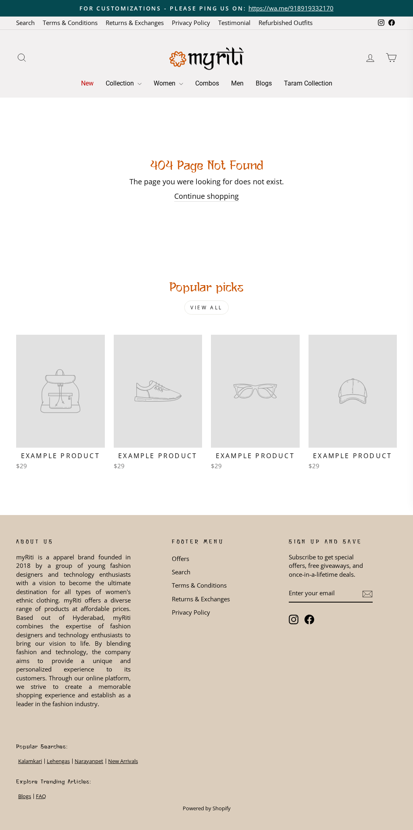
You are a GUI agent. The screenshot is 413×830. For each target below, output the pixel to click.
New (87, 83)
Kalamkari (30, 761)
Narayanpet (89, 761)
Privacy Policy (191, 23)
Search (25, 23)
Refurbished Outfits (286, 23)
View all (206, 307)
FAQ (41, 796)
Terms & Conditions (70, 23)
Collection (121, 83)
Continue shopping (206, 196)
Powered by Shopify (207, 808)
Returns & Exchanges (135, 23)
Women (165, 83)
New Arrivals (123, 761)
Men (237, 83)
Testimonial (234, 23)
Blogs (264, 83)
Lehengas (58, 761)
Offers (180, 559)
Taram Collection (308, 83)
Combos (207, 83)
